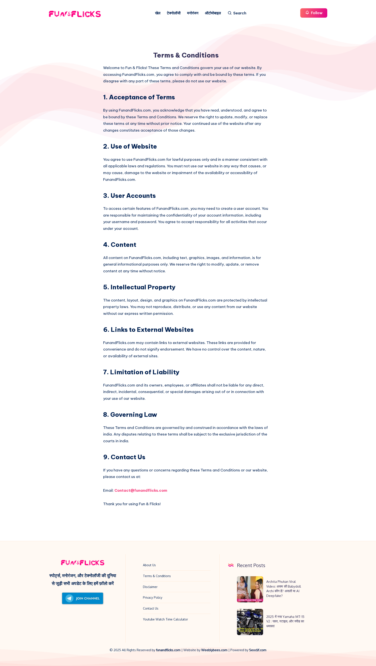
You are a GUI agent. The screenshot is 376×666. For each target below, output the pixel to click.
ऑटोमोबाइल (213, 13)
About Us (149, 565)
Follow (316, 13)
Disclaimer (150, 587)
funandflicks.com (168, 650)
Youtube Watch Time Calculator (165, 619)
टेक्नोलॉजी (174, 13)
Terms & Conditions (157, 576)
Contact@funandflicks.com (140, 490)
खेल (157, 13)
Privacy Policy (152, 597)
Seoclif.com (257, 650)
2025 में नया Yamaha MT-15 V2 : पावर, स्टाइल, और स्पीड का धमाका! (285, 621)
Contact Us (150, 608)
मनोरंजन (192, 13)
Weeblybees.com (214, 650)
